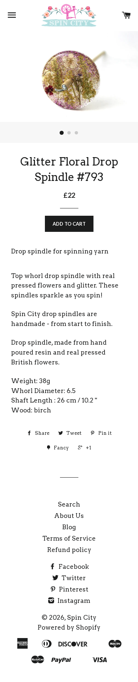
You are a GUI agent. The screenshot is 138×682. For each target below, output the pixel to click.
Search (69, 504)
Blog (69, 527)
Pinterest (72, 589)
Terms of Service (69, 538)
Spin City (81, 617)
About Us (69, 515)
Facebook (73, 566)
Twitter (73, 578)
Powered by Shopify (69, 627)
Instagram (73, 600)
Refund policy (69, 549)
